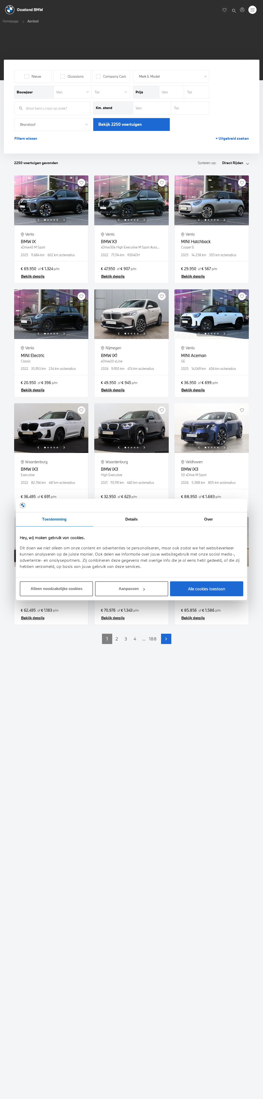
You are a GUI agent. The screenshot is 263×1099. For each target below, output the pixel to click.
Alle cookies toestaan (206, 588)
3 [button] (126, 639)
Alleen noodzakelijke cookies (56, 588)
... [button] (143, 639)
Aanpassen (129, 588)
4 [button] (135, 639)
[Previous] (38, 220)
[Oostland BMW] (242, 9)
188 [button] (153, 639)
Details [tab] (131, 519)
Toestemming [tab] (54, 519)
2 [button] (117, 639)
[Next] (64, 220)
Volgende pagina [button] (166, 639)
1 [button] (107, 639)
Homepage (10, 21)
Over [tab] (208, 519)
